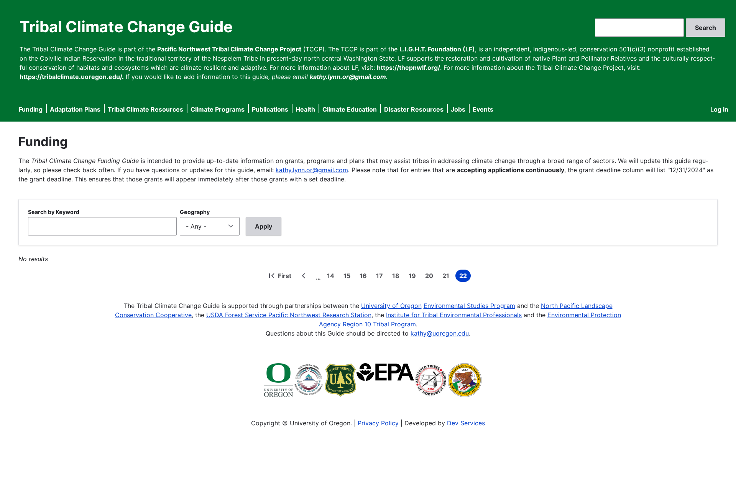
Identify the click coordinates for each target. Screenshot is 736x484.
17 (381, 277)
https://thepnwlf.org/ (408, 67)
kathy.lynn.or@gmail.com (312, 170)
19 (414, 277)
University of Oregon (391, 305)
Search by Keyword (53, 212)
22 (465, 277)
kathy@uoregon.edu (440, 333)
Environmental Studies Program (469, 305)
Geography (195, 212)
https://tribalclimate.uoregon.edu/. (72, 77)
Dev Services (466, 423)
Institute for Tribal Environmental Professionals (454, 315)
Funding (31, 109)
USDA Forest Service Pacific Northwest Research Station (288, 315)
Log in (719, 109)
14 (332, 277)
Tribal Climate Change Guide (126, 26)
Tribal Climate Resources (145, 109)
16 (365, 277)
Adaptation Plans (75, 109)
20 (430, 277)
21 (447, 277)
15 (348, 277)
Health (305, 109)
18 (397, 277)
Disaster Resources (414, 109)
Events (483, 109)
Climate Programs (218, 109)
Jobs (458, 109)
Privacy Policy (378, 423)
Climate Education (349, 109)
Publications (270, 109)
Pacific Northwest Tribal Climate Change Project (229, 49)
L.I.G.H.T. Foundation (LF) (437, 49)
